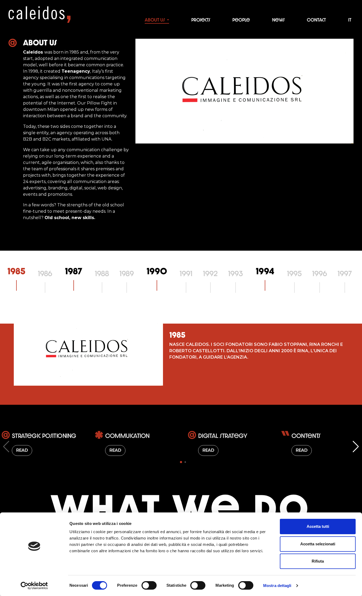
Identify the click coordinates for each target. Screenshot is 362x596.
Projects (200, 20)
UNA (106, 139)
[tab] (16, 271)
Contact (316, 20)
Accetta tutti (318, 526)
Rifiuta (318, 561)
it (349, 20)
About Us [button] (155, 20)
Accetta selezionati (317, 544)
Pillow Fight (99, 103)
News (278, 20)
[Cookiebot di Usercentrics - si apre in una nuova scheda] (34, 586)
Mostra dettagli (277, 585)
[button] (181, 462)
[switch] (149, 585)
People (241, 20)
